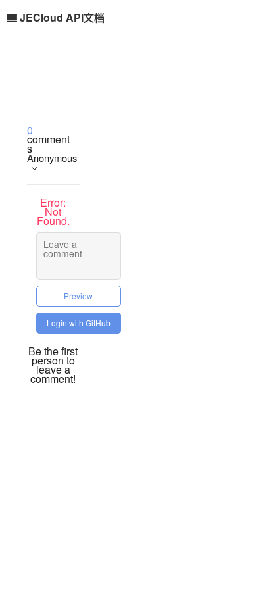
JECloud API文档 (62, 17)
